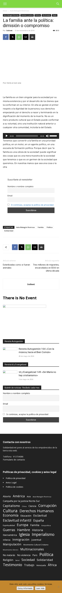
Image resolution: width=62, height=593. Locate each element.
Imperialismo (43, 534)
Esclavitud (40, 515)
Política (37, 15)
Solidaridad (8, 231)
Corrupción (47, 505)
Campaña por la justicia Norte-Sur (21, 501)
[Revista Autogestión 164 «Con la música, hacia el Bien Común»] (10, 352)
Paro (34, 555)
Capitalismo (11, 505)
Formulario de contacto (14, 459)
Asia (29, 496)
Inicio (5, 11)
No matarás (9, 555)
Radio (55, 15)
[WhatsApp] (19, 37)
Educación (25, 515)
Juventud (36, 539)
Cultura (10, 510)
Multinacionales (32, 549)
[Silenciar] (47, 135)
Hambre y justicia (27, 15)
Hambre (23, 529)
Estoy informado (25, 588)
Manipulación (12, 544)
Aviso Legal (11, 482)
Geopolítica (46, 525)
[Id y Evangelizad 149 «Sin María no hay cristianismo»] (10, 375)
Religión (8, 559)
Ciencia (32, 506)
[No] (58, 586)
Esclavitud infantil (17, 520)
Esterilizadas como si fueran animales (16, 266)
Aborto (7, 496)
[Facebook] (6, 37)
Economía (10, 515)
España (38, 520)
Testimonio (12, 564)
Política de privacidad (15, 478)
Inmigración (20, 539)
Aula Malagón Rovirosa (25, 227)
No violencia (23, 555)
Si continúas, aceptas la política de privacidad (32, 205)
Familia (41, 227)
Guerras (9, 529)
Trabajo (29, 565)
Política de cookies (14, 486)
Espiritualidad (9, 525)
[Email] (26, 37)
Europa (22, 524)
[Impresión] (32, 37)
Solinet (9, 30)
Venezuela (41, 565)
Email (9, 195)
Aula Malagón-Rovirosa (19, 11)
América (19, 496)
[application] (31, 136)
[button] (5, 4)
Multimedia (46, 15)
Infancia (6, 539)
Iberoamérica (10, 535)
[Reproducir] (6, 135)
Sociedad (28, 559)
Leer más (40, 588)
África (52, 564)
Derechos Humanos (36, 510)
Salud (17, 560)
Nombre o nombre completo (20, 186)
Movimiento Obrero (10, 550)
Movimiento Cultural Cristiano (35, 544)
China (24, 506)
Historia (37, 530)
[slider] (54, 135)
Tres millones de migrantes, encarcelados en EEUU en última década (46, 267)
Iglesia (24, 534)
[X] (12, 37)
